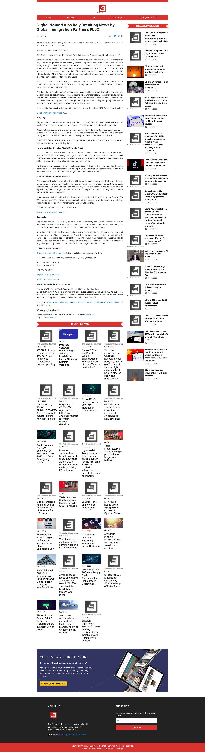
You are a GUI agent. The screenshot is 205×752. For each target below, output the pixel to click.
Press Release (50, 317)
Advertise (108, 749)
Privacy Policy (95, 749)
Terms (84, 749)
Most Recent (70, 17)
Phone (39, 275)
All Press (94, 17)
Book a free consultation (48, 279)
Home (48, 17)
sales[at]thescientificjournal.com (73, 734)
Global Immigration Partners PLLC (52, 113)
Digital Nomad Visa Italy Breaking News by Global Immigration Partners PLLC (82, 302)
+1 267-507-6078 (51, 275)
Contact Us (117, 17)
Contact (119, 749)
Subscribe (136, 728)
